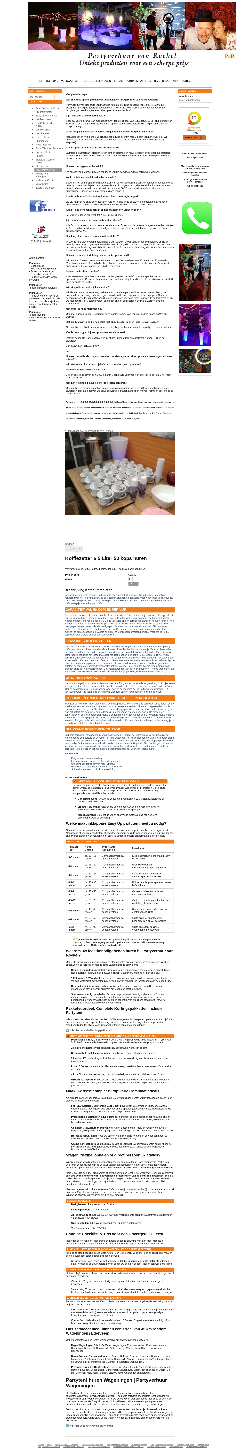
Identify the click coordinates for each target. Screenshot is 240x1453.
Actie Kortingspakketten (48, 108)
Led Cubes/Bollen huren (45, 124)
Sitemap (41, 1445)
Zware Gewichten (45, 187)
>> (101, 430)
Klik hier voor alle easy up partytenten (91, 1425)
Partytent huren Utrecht (156, 1447)
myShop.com (81, 777)
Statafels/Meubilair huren (45, 161)
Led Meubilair (43, 129)
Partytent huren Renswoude (99, 1447)
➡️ (68, 1030)
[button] (68, 549)
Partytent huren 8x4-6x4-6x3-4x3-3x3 (128, 1447)
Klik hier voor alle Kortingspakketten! (91, 1030)
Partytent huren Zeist (185, 1445)
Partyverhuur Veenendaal (196, 1447)
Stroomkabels (43, 166)
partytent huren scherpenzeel (66, 1445)
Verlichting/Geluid (45, 180)
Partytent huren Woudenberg (162, 1445)
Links (49, 1445)
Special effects (43, 152)
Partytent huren (203, 1445)
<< (104, 430)
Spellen (39, 155)
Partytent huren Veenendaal (49, 1447)
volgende (96, 430)
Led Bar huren (43, 119)
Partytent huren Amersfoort (92, 1445)
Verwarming (42, 184)
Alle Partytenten (44, 111)
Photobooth (42, 140)
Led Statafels (42, 133)
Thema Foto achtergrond (42, 175)
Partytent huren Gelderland (117, 1445)
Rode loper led (43, 144)
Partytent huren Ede (139, 1445)
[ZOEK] (59, 96)
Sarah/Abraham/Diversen (49, 148)
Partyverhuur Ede (176, 1447)
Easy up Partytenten (46, 115)
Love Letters (42, 137)
